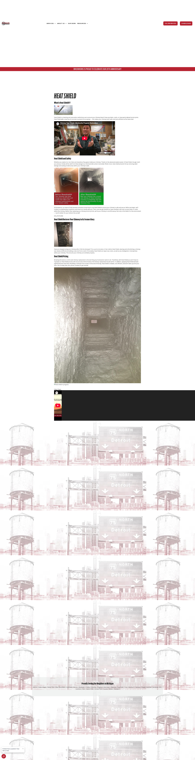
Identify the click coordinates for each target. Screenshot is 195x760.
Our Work (72, 23)
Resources (81, 23)
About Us (61, 23)
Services (50, 23)
